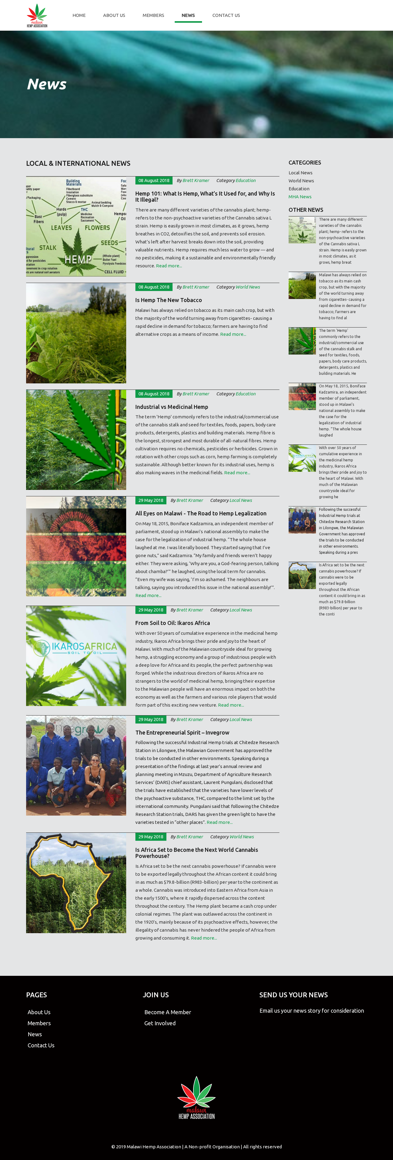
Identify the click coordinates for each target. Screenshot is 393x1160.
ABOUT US (114, 15)
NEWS (188, 15)
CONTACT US (226, 15)
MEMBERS (153, 15)
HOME (79, 15)
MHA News (300, 196)
